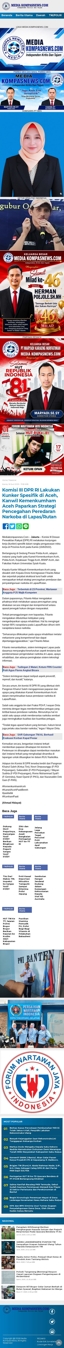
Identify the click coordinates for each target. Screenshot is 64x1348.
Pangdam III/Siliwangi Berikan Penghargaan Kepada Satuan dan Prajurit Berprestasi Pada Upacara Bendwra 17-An (39, 1229)
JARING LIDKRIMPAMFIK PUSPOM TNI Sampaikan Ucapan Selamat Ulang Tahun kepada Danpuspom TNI (38, 1244)
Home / (5, 480)
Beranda (6, 15)
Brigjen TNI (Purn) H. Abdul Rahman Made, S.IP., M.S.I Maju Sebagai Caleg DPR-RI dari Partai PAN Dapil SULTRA (35, 1168)
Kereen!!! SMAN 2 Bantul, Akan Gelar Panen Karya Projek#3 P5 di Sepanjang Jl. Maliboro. (34, 1158)
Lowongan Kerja (45, 1345)
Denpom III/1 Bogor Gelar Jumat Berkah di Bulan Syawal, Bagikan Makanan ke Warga (39, 1288)
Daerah (40, 15)
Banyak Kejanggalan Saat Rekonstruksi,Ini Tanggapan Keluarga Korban (33, 1139)
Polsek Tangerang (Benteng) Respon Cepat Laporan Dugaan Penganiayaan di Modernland (38, 1274)
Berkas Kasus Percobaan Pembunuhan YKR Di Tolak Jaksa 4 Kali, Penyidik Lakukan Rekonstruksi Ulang (35, 1130)
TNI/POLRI (55, 15)
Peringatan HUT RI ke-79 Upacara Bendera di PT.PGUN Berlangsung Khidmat (34, 1177)
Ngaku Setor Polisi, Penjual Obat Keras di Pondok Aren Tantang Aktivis (38, 1258)
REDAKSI (41, 1338)
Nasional (12, 480)
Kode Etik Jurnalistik (46, 1341)
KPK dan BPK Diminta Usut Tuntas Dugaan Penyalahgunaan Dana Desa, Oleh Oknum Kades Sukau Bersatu (33, 1208)
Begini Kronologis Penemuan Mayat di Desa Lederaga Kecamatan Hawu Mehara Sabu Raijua (35, 1198)
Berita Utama (24, 15)
